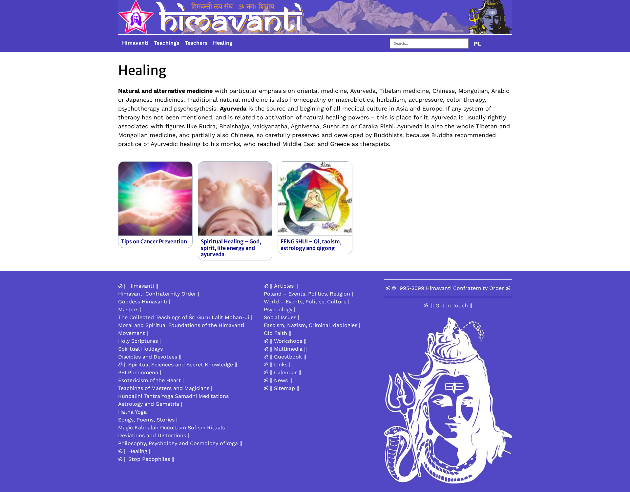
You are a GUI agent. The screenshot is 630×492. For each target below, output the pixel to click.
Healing (222, 43)
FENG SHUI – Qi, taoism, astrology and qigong (311, 244)
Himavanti (135, 43)
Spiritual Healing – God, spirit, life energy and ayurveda (231, 247)
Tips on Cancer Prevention (154, 241)
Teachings (166, 43)
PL (477, 43)
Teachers (196, 43)
